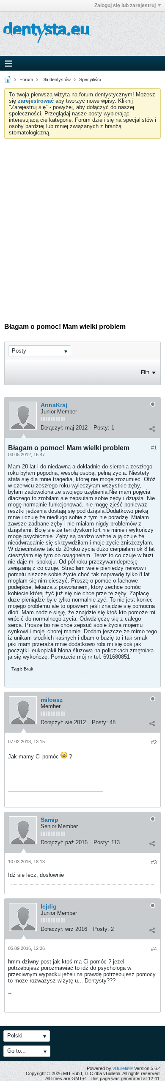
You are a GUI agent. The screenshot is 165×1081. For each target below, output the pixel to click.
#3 (154, 862)
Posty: (102, 427)
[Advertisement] (82, 225)
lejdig (49, 906)
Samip (49, 819)
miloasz (52, 699)
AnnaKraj (54, 405)
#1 (154, 448)
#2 (154, 742)
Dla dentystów (56, 79)
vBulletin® (123, 1068)
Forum (26, 79)
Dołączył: (52, 427)
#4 (154, 949)
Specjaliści (90, 79)
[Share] (151, 429)
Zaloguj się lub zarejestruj (125, 5)
